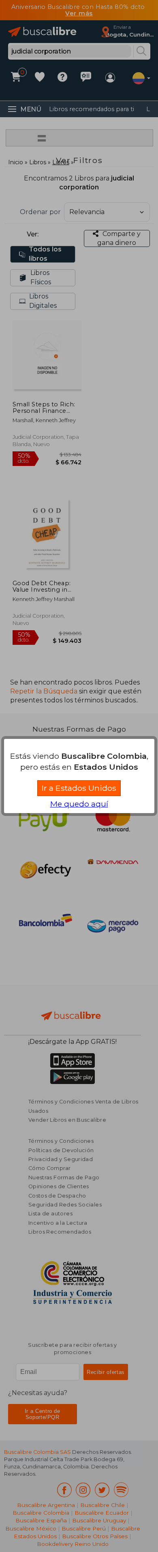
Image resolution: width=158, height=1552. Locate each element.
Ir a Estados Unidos (79, 788)
